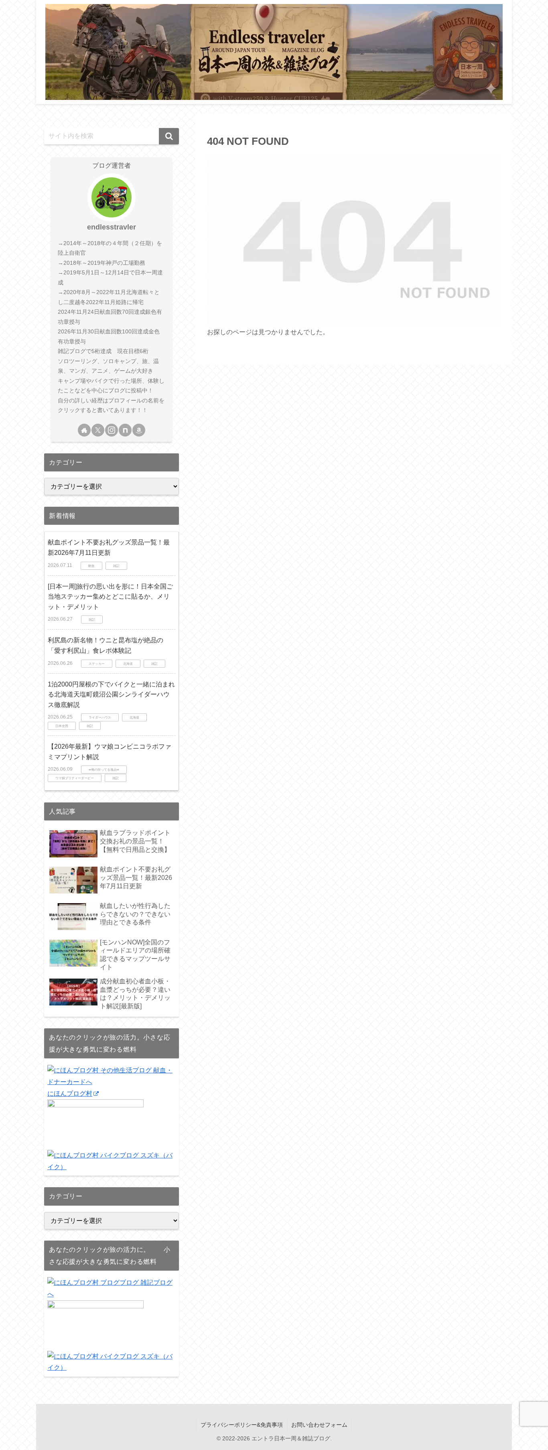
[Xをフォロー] (97, 430)
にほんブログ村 (69, 1093)
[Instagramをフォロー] (111, 430)
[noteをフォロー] (125, 430)
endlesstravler (111, 227)
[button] (169, 136)
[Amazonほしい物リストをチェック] (138, 430)
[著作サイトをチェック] (84, 430)
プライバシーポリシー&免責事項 (242, 1425)
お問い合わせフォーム (319, 1425)
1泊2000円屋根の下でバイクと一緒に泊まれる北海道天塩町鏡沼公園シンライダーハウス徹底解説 (111, 694)
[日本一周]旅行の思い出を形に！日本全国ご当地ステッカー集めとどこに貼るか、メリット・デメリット (110, 596)
